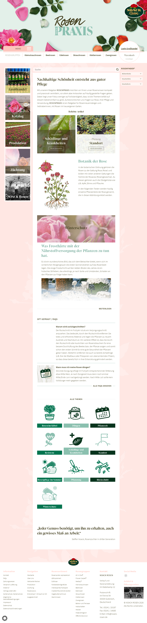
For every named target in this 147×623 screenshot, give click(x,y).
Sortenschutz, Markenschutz (12, 594)
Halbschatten (80, 606)
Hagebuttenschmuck (59, 594)
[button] (4, 618)
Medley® (78, 581)
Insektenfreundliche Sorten (61, 591)
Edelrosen (64, 55)
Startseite (30, 575)
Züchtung (30, 588)
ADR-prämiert (56, 578)
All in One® (79, 575)
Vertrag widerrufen (9, 591)
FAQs (5, 578)
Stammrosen (56, 597)
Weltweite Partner (33, 581)
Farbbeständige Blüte (59, 584)
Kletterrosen (95, 55)
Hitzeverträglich (81, 613)
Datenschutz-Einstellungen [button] (12, 608)
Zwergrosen (111, 55)
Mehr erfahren (56, 148)
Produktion (31, 584)
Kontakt (6, 575)
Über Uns (30, 578)
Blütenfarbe (126, 74)
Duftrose (54, 581)
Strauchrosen (79, 55)
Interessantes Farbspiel (60, 588)
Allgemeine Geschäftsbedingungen (11, 598)
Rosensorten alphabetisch (61, 575)
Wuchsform (126, 84)
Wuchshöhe (126, 79)
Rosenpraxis (31, 591)
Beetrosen (50, 55)
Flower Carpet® (81, 578)
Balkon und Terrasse (83, 603)
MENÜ (18, 48)
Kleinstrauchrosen (33, 55)
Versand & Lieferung (10, 584)
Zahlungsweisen (9, 581)
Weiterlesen (105, 309)
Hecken (78, 610)
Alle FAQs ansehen (102, 386)
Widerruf (6, 588)
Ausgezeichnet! (32, 597)
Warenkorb (129, 55)
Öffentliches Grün (82, 616)
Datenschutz (7, 605)
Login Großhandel (129, 48)
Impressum (7, 602)
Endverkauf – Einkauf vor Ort (37, 594)
